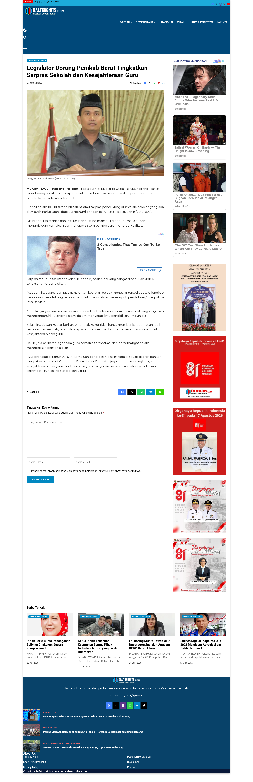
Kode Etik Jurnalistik (34, 762)
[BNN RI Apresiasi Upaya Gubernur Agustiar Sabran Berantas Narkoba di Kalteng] (31, 715)
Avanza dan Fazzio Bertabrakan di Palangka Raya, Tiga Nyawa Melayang (83, 747)
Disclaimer (133, 762)
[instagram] (220, 4)
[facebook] (212, 4)
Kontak (131, 767)
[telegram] (137, 705)
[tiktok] (144, 705)
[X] (216, 4)
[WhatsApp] (130, 705)
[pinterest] (224, 4)
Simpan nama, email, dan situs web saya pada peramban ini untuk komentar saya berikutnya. (85, 471)
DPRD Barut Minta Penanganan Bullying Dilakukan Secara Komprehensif (48, 644)
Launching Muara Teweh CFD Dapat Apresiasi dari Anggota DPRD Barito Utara (149, 644)
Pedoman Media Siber (139, 756)
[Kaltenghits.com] (44, 11)
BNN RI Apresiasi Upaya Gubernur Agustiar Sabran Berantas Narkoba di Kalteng (86, 716)
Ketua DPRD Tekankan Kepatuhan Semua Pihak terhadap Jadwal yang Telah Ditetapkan (97, 646)
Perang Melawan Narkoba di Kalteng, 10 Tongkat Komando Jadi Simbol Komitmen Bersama (93, 732)
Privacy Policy (31, 767)
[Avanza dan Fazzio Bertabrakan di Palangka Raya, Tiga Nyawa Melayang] (31, 746)
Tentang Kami (31, 756)
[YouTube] (228, 4)
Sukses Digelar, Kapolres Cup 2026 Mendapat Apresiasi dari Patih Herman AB (201, 644)
